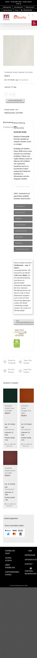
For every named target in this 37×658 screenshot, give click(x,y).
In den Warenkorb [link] (8, 445)
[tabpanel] (23, 197)
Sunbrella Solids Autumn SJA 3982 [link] (10, 470)
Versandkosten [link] (23, 80)
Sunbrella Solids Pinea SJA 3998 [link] (9, 408)
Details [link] (14, 444)
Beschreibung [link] (7, 122)
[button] (3, 654)
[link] (34, 23)
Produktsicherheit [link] (7, 127)
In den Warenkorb (15, 100)
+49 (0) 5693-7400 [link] (15, 2)
